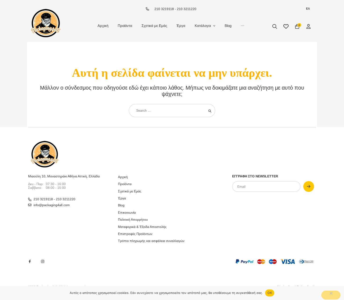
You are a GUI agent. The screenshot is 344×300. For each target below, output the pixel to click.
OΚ (269, 293)
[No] (330, 295)
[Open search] (274, 26)
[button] (213, 26)
